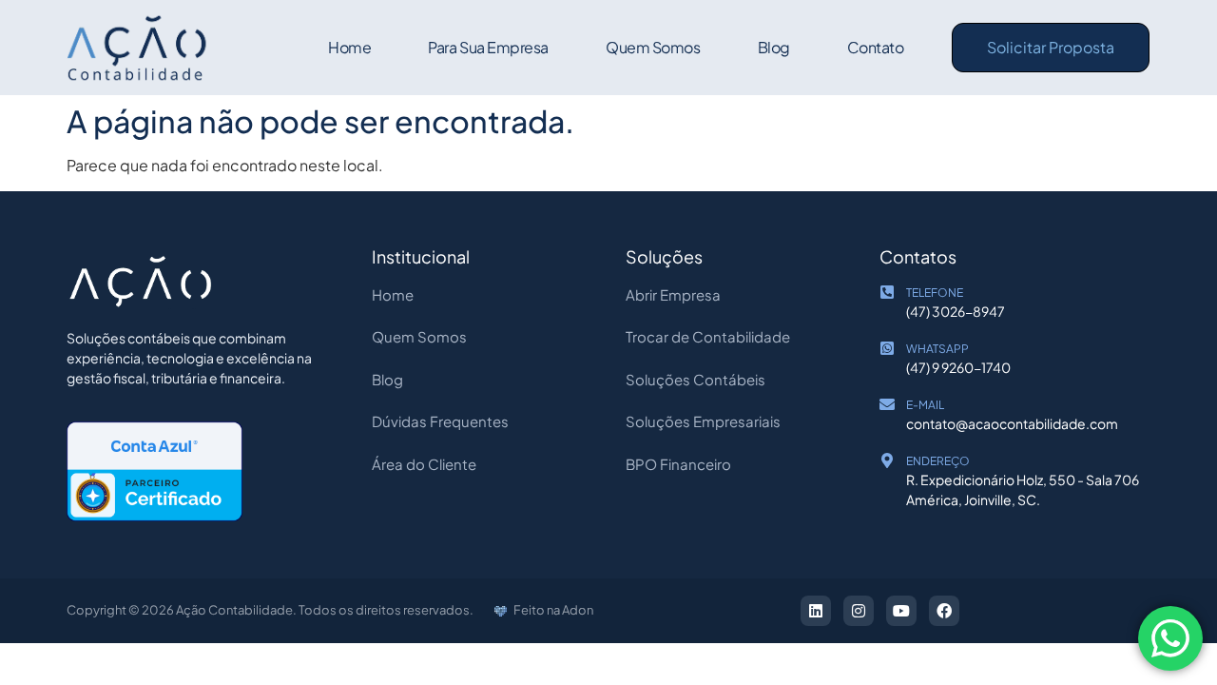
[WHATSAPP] (887, 348)
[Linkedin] (816, 611)
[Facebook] (944, 611)
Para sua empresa (488, 47)
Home (349, 47)
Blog (774, 47)
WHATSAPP (937, 349)
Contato (875, 47)
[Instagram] (858, 611)
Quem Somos (653, 47)
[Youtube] (901, 611)
